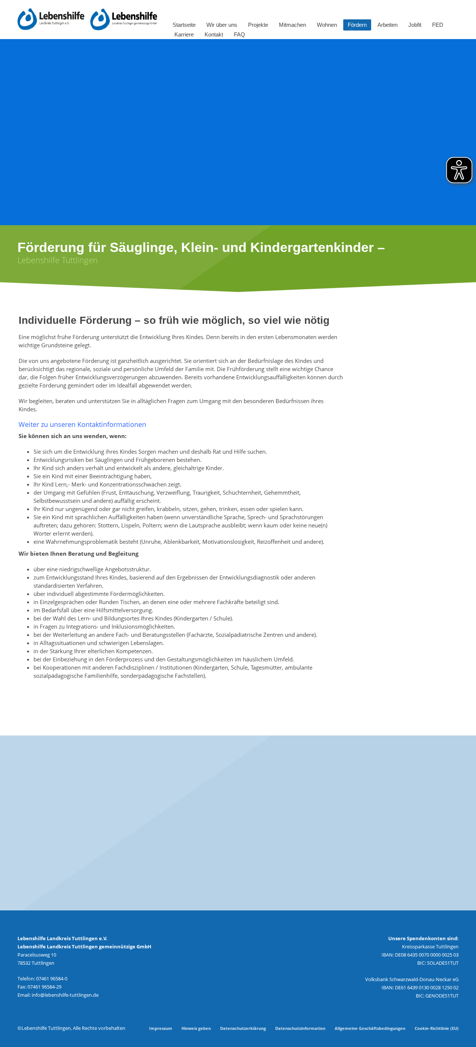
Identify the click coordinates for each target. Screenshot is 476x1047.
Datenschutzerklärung (243, 1028)
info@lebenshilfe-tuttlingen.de (65, 995)
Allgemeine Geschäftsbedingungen (370, 1028)
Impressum (160, 1028)
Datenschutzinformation (300, 1028)
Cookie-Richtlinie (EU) (437, 1028)
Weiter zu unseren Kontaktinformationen (82, 424)
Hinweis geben (196, 1028)
